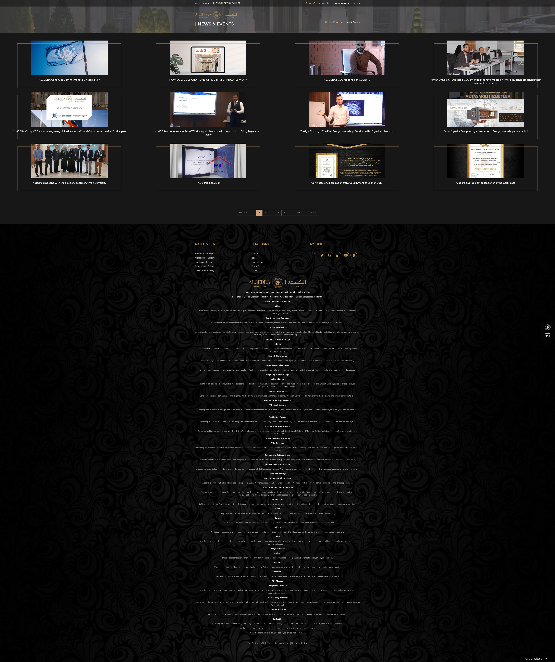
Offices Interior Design (205, 270)
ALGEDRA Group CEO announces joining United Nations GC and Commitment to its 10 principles (69, 131)
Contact (255, 270)
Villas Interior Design (204, 253)
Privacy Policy (299, 643)
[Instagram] (314, 3)
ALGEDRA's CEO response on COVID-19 (347, 79)
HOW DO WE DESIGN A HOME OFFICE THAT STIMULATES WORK (208, 79)
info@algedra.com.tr (226, 3)
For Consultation (534, 658)
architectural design (226, 422)
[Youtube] (323, 3)
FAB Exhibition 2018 (208, 183)
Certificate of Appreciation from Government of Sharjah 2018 (346, 183)
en (357, 3)
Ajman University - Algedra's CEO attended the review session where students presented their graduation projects (486, 81)
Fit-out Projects (258, 266)
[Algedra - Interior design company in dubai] (216, 13)
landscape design (286, 495)
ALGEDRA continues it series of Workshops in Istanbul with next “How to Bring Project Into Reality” (208, 133)
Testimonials (257, 262)
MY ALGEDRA (343, 3)
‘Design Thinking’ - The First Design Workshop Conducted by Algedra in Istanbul (347, 131)
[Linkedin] (319, 3)
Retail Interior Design (204, 266)
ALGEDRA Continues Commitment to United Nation (69, 79)
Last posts (311, 213)
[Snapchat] (328, 3)
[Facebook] (306, 3)
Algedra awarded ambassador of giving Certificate (485, 183)
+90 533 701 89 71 (202, 3)
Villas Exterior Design (204, 258)
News (254, 258)
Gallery (254, 253)
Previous (243, 213)
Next (299, 213)
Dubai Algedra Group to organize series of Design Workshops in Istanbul (485, 131)
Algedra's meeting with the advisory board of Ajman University (69, 183)
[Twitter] (310, 3)
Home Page (332, 22)
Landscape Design (203, 262)
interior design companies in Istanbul (344, 332)
